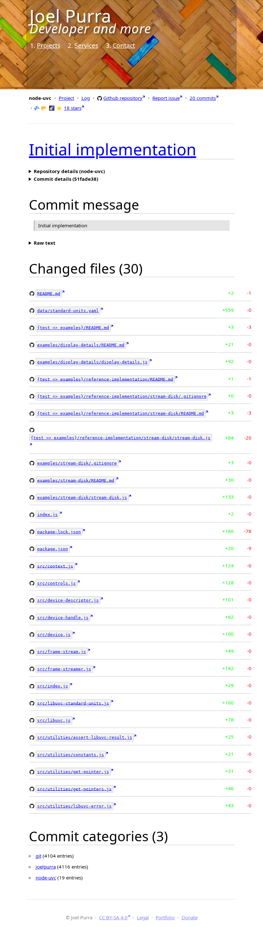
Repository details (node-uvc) (69, 171)
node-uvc (46, 877)
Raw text (44, 243)
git (38, 856)
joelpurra (46, 866)
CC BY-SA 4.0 (113, 917)
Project (66, 98)
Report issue (166, 98)
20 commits (203, 98)
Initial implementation (112, 149)
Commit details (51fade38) (66, 179)
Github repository (122, 98)
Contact (124, 45)
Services (86, 45)
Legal (143, 917)
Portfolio (165, 917)
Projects (48, 45)
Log (85, 98)
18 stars (72, 108)
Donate (190, 917)
